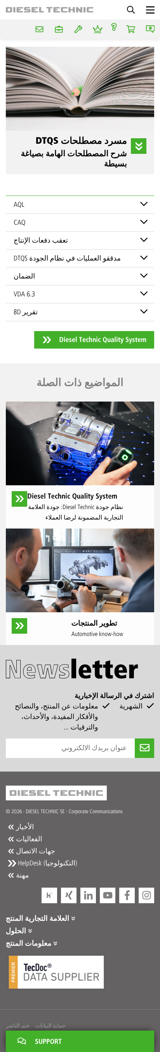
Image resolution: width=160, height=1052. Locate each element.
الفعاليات (28, 839)
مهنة (21, 875)
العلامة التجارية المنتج (38, 918)
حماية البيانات (50, 1025)
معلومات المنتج (29, 943)
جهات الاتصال (34, 851)
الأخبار (24, 827)
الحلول (17, 931)
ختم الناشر (18, 1025)
